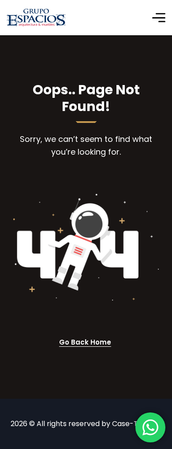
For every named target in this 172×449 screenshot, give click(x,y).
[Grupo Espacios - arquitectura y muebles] (36, 17)
